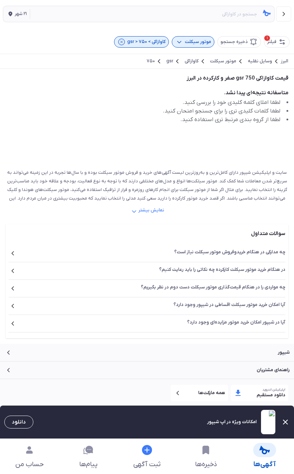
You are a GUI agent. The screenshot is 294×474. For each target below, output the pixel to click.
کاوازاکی (192, 61)
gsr (169, 61)
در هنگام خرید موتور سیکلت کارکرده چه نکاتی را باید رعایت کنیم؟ (222, 270)
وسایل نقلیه (260, 61)
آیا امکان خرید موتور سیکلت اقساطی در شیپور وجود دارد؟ (229, 305)
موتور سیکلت (223, 61)
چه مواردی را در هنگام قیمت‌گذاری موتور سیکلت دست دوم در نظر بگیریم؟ (213, 287)
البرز (284, 61)
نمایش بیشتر (151, 210)
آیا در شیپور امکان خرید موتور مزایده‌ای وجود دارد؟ (236, 322)
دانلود (19, 422)
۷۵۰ (151, 61)
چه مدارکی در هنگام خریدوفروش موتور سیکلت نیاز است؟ (229, 252)
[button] (16, 14)
